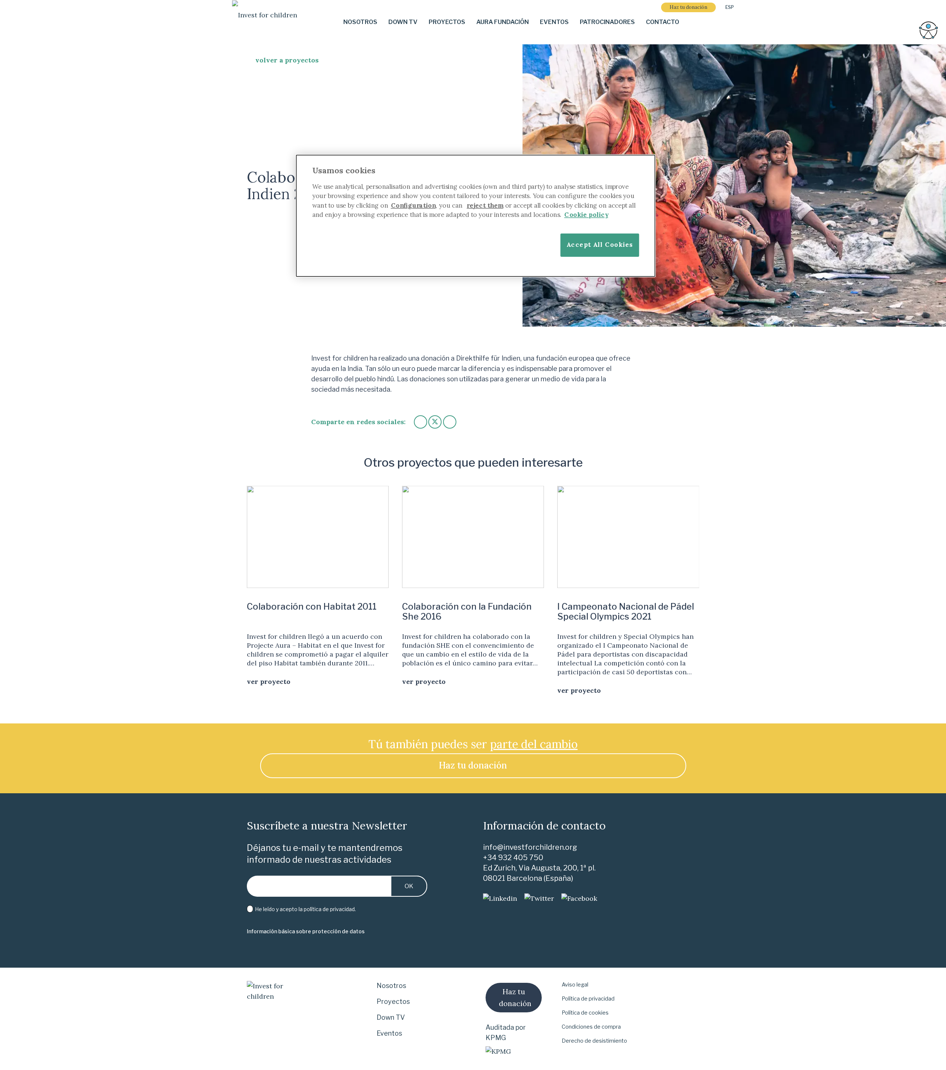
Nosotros (391, 985)
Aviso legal (575, 984)
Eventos (389, 1033)
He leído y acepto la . (305, 909)
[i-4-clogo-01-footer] (264, 22)
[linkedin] (500, 898)
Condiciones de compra (591, 1026)
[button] (732, 7)
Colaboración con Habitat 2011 (312, 606)
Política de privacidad (588, 998)
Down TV (391, 1017)
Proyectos (393, 1001)
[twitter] (539, 898)
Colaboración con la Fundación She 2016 (467, 611)
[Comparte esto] (420, 422)
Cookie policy (586, 214)
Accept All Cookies (599, 244)
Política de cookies (585, 1012)
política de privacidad (329, 909)
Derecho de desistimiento (594, 1040)
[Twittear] (435, 422)
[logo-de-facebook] (579, 898)
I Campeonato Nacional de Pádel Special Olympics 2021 (625, 611)
